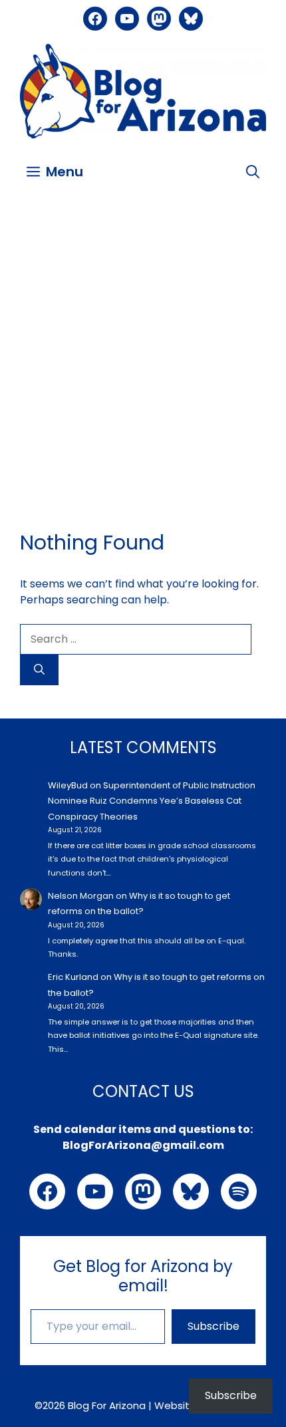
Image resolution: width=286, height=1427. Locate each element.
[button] (253, 172)
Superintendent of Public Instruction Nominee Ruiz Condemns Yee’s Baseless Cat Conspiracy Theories (151, 801)
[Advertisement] (143, 348)
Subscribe (213, 1326)
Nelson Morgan (81, 895)
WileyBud (68, 785)
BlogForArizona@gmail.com (143, 1145)
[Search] (39, 670)
